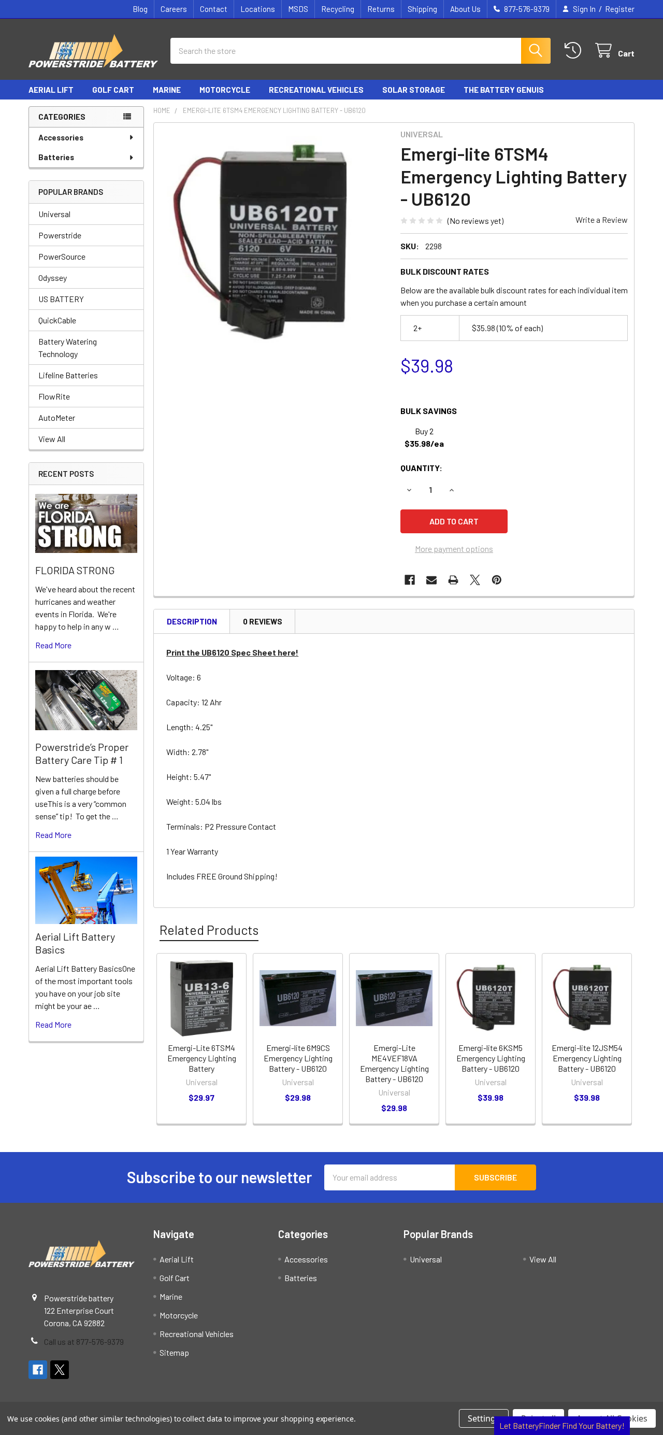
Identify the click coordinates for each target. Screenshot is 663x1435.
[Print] (453, 580)
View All (51, 439)
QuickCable (57, 320)
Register (620, 8)
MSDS (298, 8)
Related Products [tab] (209, 929)
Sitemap (174, 1352)
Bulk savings (428, 411)
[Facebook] (409, 580)
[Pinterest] (496, 580)
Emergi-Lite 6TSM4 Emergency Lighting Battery (201, 1058)
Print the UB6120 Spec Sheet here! (232, 652)
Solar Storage (413, 89)
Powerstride (59, 235)
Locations (257, 8)
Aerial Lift (51, 89)
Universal (54, 214)
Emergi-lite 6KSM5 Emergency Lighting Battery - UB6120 (490, 1058)
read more (53, 645)
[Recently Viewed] (575, 50)
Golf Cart (113, 89)
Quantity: (421, 468)
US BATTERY (61, 299)
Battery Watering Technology (67, 347)
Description (192, 621)
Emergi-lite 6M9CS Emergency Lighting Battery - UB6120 (298, 1058)
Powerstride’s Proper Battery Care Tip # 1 (81, 753)
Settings (484, 1418)
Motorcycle (224, 89)
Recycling (337, 8)
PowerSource (61, 256)
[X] (475, 580)
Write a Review (601, 219)
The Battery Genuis (504, 89)
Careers (174, 8)
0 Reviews (262, 621)
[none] (274, 243)
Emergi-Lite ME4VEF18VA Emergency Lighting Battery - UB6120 (394, 1063)
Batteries (56, 157)
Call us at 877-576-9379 (84, 1341)
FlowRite (54, 396)
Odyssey (52, 277)
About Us (465, 8)
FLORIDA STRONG (75, 570)
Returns (381, 8)
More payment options (454, 548)
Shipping (422, 8)
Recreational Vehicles (316, 89)
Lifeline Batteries (68, 375)
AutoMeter (56, 417)
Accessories (60, 137)
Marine (167, 89)
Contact (213, 8)
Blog (140, 8)
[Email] (431, 580)
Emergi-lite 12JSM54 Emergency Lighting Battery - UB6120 (587, 1058)
